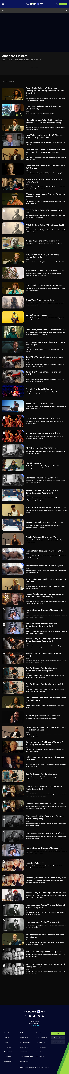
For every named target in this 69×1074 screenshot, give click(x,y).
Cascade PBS (27, 1067)
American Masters (14, 56)
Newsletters (58, 1038)
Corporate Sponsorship (26, 1056)
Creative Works (24, 1061)
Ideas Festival (24, 1047)
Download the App (25, 1042)
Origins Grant (23, 1052)
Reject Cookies (58, 1042)
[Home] (34, 1011)
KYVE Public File (40, 1042)
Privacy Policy (40, 1056)
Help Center (7, 1047)
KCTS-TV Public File (41, 1037)
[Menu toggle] (3, 4)
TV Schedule (7, 1056)
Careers (6, 1042)
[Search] (57, 4)
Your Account (8, 1052)
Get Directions (34, 1025)
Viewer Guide (7, 1061)
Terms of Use (39, 1052)
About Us (6, 1033)
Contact (6, 1037)
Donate (63, 4)
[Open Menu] (66, 10)
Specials (4, 81)
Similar (11, 81)
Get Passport (23, 1033)
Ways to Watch (24, 1037)
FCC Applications (41, 1047)
